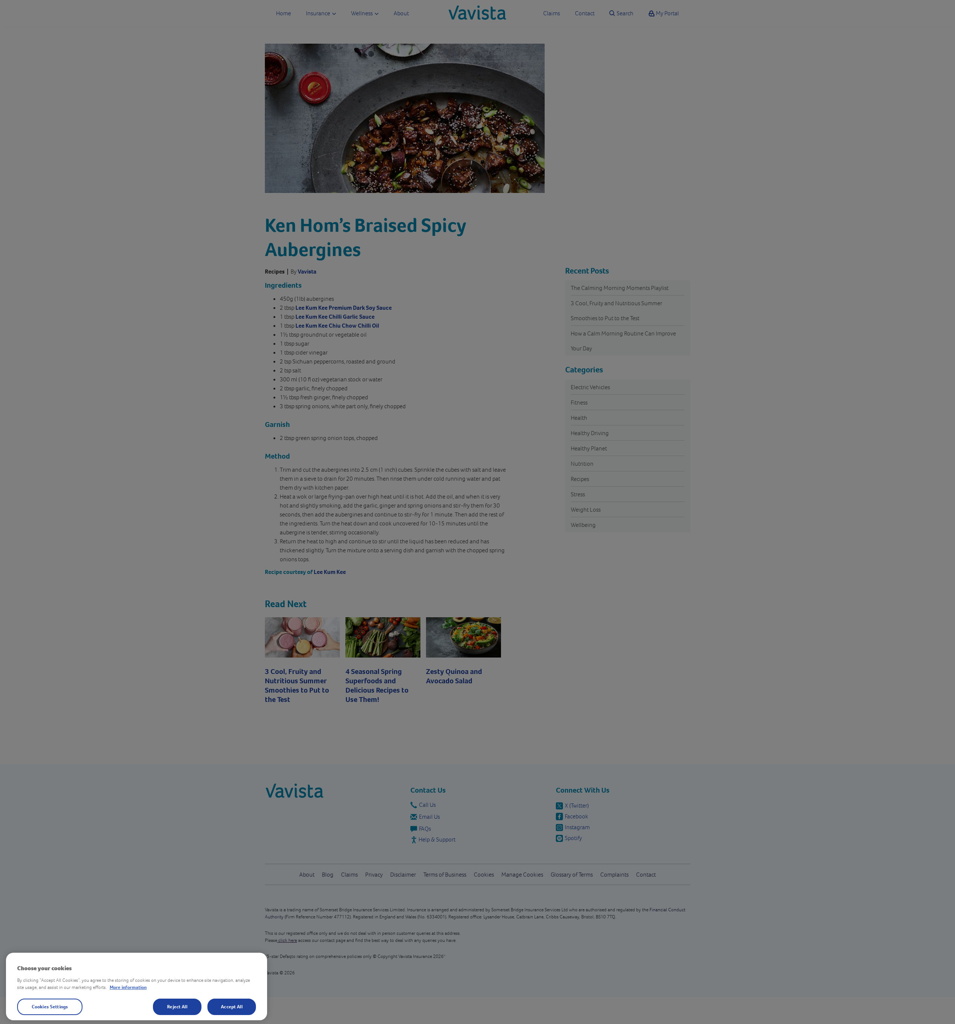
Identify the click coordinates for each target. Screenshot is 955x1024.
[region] (136, 986)
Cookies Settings (50, 1006)
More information (128, 987)
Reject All (177, 1006)
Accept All (231, 1006)
